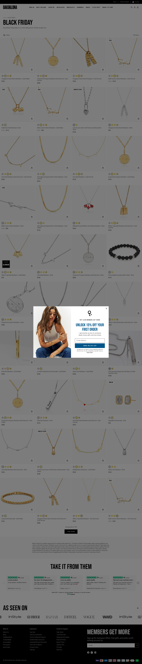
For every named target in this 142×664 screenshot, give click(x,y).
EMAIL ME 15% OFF (89, 346)
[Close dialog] (106, 308)
